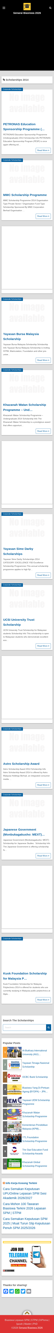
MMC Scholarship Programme (25, 195)
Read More (42, 150)
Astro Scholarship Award (21, 763)
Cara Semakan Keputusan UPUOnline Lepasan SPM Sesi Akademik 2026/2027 (24, 1193)
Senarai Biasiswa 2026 (27, 13)
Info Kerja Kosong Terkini (21, 1183)
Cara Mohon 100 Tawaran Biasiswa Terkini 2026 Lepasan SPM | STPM (24, 1208)
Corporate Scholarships (12, 89)
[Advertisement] (27, 43)
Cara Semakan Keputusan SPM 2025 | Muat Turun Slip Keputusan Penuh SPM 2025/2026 (26, 1223)
